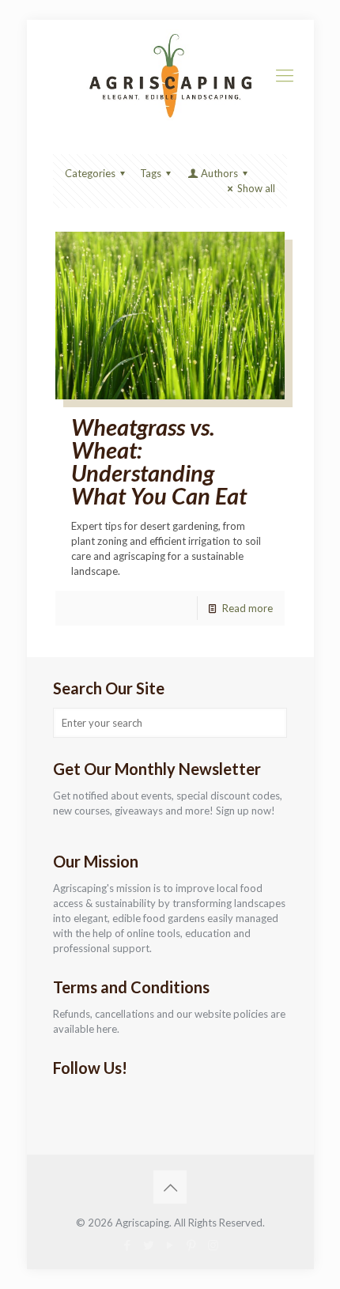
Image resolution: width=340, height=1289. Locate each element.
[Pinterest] (191, 1245)
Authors (219, 173)
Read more (247, 608)
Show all (256, 188)
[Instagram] (213, 1245)
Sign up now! (245, 810)
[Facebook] (127, 1245)
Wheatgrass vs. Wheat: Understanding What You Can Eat (159, 461)
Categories (90, 173)
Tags (150, 173)
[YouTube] (170, 1245)
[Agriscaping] (170, 75)
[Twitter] (149, 1245)
